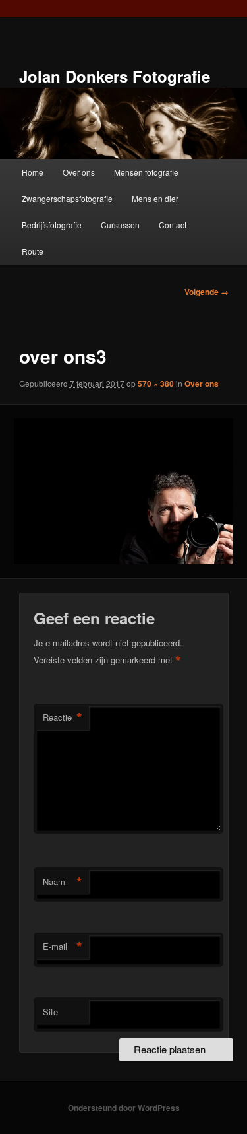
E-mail (62, 946)
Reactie (62, 717)
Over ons (79, 172)
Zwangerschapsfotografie (67, 198)
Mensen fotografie (146, 172)
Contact (172, 224)
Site (50, 1011)
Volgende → (206, 292)
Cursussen (120, 224)
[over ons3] (123, 491)
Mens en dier (155, 198)
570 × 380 (156, 383)
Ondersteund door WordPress (124, 1108)
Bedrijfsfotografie (52, 224)
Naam (62, 881)
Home (32, 172)
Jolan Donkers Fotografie (114, 76)
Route (32, 251)
